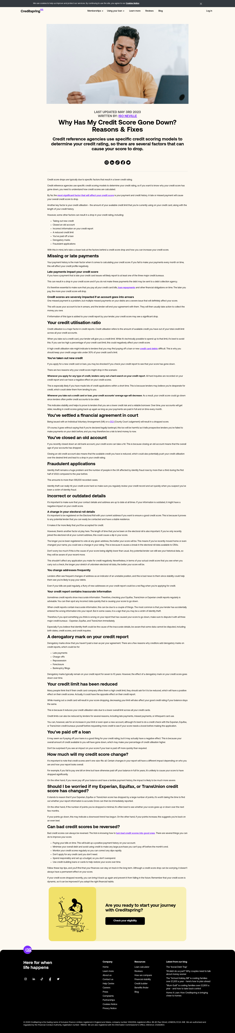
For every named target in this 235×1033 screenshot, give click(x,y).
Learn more (134, 11)
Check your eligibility (125, 921)
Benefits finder (141, 988)
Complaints (108, 996)
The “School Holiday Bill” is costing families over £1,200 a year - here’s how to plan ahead (188, 980)
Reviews (149, 11)
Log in (209, 11)
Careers (106, 988)
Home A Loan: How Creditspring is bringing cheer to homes (187, 994)
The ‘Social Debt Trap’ (176, 967)
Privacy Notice (110, 1008)
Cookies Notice (132, 3)
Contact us (108, 979)
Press (105, 992)
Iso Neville (127, 116)
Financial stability (142, 979)
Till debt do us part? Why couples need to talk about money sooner (188, 972)
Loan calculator (141, 967)
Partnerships (109, 1000)
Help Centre (108, 984)
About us (107, 975)
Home (106, 967)
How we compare (143, 975)
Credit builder (141, 984)
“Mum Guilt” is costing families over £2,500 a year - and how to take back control (187, 987)
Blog (160, 11)
